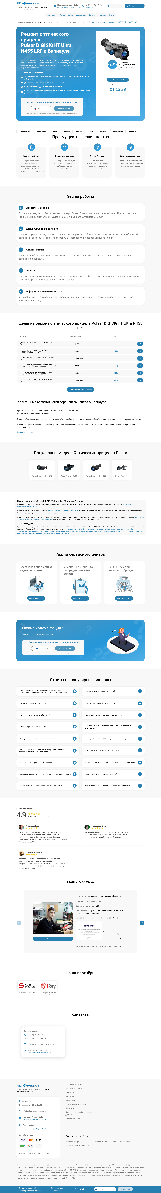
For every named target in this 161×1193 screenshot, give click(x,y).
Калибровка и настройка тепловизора (57, 534)
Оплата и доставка (73, 1088)
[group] (26, 988)
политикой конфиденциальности (68, 113)
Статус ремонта (116, 6)
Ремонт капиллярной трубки (75, 529)
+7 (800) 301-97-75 (93, 5)
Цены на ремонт (118, 80)
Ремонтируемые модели (75, 1104)
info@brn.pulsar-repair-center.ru (40, 1044)
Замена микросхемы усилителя (81, 531)
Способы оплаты (72, 1118)
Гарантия (66, 131)
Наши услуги (71, 1108)
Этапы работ (41, 131)
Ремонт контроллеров (95, 529)
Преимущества (24, 131)
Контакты (102, 15)
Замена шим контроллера (59, 531)
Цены (55, 131)
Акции (90, 131)
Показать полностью (25, 432)
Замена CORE (120, 531)
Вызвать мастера (53, 939)
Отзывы (112, 15)
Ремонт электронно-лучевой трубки (117, 529)
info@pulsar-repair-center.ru (34, 1111)
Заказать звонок (135, 6)
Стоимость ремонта (73, 1084)
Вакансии (92, 15)
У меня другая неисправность (80, 389)
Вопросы (103, 131)
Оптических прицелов (74, 1141)
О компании (51, 15)
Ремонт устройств (66, 15)
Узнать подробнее (36, 598)
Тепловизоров (125, 1141)
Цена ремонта (81, 15)
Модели (79, 131)
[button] (142, 923)
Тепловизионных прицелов (77, 1145)
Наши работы (118, 131)
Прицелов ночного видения (104, 1141)
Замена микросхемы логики (104, 531)
